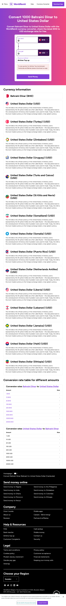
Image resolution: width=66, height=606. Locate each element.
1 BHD (8, 394)
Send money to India (11, 490)
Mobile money (39, 532)
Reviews (6, 518)
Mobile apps (38, 511)
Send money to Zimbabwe (44, 490)
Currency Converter (43, 4)
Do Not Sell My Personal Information (26, 602)
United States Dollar (49, 386)
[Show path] (15, 473)
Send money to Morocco (13, 497)
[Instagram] (11, 585)
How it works (8, 511)
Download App (58, 4)
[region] (33, 600)
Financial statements (41, 557)
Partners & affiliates (41, 518)
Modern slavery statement (13, 557)
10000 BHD (9, 418)
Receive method (23, 58)
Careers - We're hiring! (42, 515)
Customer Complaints (11, 539)
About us (6, 515)
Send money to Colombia (43, 494)
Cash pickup (38, 529)
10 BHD (8, 397)
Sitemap (6, 564)
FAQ (5, 529)
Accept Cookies (42, 602)
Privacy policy (39, 550)
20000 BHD (9, 422)
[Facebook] (5, 585)
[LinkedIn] (14, 585)
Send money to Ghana (12, 494)
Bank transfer (8, 532)
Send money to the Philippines (45, 487)
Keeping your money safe (43, 560)
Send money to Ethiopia (43, 497)
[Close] (63, 597)
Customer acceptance (42, 553)
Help (32, 4)
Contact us (38, 536)
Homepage (7, 473)
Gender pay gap (9, 560)
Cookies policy (9, 553)
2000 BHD (9, 415)
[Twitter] (8, 585)
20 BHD (8, 401)
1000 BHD (9, 411)
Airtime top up (8, 536)
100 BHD (9, 404)
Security (37, 539)
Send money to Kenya (12, 500)
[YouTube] (17, 585)
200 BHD (9, 408)
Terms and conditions (11, 550)
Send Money (33, 77)
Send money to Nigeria (12, 487)
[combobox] (33, 60)
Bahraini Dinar (29, 386)
